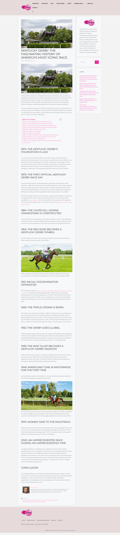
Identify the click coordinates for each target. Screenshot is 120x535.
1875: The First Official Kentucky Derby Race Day (37, 123)
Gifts (52, 3)
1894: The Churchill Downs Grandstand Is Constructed (39, 125)
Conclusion (26, 142)
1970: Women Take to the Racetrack (34, 138)
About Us (90, 3)
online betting (33, 200)
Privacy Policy (31, 520)
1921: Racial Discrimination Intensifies (34, 129)
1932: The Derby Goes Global (31, 133)
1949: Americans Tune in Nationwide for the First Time (39, 137)
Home (23, 520)
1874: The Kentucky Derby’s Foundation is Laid (37, 121)
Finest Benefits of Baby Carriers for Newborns (34, 501)
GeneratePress (71, 530)
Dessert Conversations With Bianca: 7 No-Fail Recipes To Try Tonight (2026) (88, 100)
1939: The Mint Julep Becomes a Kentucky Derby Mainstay (40, 135)
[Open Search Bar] (33, 12)
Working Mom (78, 3)
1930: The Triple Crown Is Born (32, 131)
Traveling (44, 3)
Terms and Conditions (43, 520)
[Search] (97, 62)
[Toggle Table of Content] (59, 119)
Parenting (35, 3)
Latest (69, 3)
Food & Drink (60, 3)
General (25, 498)
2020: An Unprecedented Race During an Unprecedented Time (42, 140)
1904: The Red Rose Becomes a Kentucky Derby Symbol (40, 127)
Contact (35, 7)
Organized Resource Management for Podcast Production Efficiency (40, 500)
